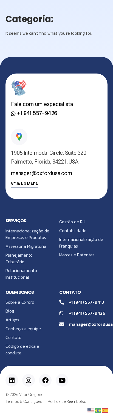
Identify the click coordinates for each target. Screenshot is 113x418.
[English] (91, 410)
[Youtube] (62, 380)
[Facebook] (45, 380)
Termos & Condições (23, 401)
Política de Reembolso (67, 401)
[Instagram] (28, 380)
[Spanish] (105, 410)
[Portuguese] (98, 410)
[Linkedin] (11, 380)
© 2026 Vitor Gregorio (24, 394)
